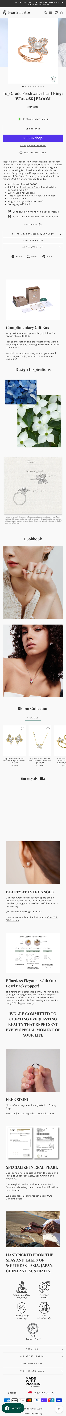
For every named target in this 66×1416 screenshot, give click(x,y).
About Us (32, 1349)
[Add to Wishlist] (22, 728)
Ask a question (32, 247)
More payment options (33, 145)
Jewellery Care (33, 240)
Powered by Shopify (33, 1413)
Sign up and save (32, 1371)
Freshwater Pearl (29, 187)
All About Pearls (32, 1356)
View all (32, 718)
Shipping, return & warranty (33, 234)
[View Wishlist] (56, 12)
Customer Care (32, 1363)
